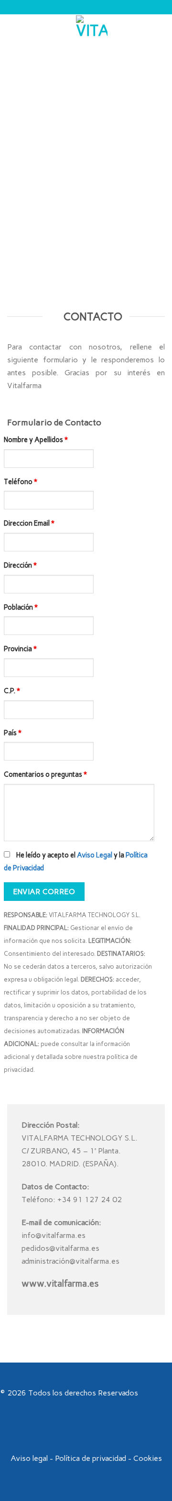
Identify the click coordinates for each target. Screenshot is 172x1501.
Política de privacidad (90, 1458)
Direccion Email (29, 523)
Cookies (147, 1458)
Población (21, 607)
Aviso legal (29, 1458)
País (13, 733)
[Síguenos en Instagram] (80, 1430)
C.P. (12, 691)
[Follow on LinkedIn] (104, 1430)
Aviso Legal (94, 855)
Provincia (20, 649)
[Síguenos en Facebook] (68, 1430)
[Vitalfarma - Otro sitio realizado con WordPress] (92, 31)
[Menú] (13, 30)
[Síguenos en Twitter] (92, 1430)
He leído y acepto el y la (76, 861)
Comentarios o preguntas (45, 774)
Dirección (20, 565)
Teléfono (20, 481)
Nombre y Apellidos (36, 439)
